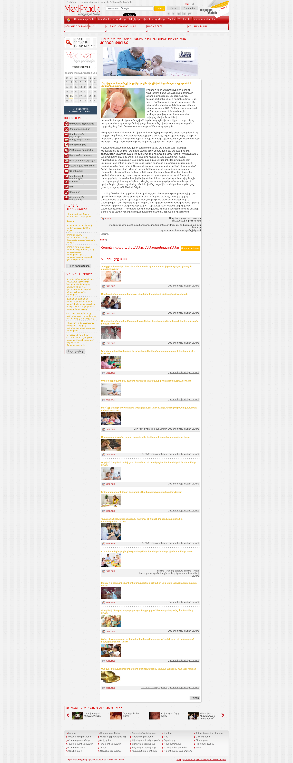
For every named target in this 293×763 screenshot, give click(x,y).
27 (67, 78)
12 (76, 87)
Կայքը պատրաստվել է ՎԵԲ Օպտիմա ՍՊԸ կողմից (201, 760)
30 (80, 78)
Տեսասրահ (80, 25)
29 (76, 78)
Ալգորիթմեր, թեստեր (80, 155)
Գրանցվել (189, 8)
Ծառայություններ (84, 19)
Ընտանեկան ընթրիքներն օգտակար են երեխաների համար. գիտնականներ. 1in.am (147, 551)
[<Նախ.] (66, 67)
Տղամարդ (74, 192)
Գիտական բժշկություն (81, 124)
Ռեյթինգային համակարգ (76, 198)
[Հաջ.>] (95, 67)
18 (71, 91)
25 (71, 96)
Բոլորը (195, 698)
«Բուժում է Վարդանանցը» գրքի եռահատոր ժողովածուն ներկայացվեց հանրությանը (81, 316)
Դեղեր (171, 19)
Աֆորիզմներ (76, 171)
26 (76, 96)
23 (95, 91)
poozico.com (194, 220)
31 (85, 78)
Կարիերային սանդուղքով (76, 177)
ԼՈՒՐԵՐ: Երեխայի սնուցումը (150, 429)
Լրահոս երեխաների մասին (183, 285)
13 (80, 87)
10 (67, 87)
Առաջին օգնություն (110, 751)
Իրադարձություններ (79, 737)
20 (80, 91)
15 (90, 87)
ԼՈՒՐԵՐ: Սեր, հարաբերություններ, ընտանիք (169, 572)
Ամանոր (70, 221)
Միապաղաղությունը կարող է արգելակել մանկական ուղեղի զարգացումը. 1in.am (145, 437)
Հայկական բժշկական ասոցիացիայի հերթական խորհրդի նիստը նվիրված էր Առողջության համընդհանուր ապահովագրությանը (80, 304)
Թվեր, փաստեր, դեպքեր (82, 160)
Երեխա (73, 181)
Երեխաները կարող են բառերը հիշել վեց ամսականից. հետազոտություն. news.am (146, 381)
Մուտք (173, 8)
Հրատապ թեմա (77, 747)
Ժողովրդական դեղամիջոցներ (92, 714)
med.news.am (194, 218)
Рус (192, 4)
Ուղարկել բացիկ (205, 744)
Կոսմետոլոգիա (77, 145)
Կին (71, 187)
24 (67, 96)
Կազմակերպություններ (112, 19)
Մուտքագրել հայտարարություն (80, 110)
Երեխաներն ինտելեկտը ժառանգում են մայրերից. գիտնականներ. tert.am (141, 492)
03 (179, 19)
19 (76, 91)
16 (95, 87)
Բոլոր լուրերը (75, 351)
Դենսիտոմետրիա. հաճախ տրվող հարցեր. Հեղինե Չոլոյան (79, 227)
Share (103, 239)
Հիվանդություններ (154, 19)
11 (71, 87)
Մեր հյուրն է (75, 751)
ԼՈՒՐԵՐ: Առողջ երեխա (154, 454)
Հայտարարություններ (80, 744)
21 (85, 91)
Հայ (187, 4)
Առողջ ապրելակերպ (80, 139)
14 (85, 87)
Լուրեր (187, 19)
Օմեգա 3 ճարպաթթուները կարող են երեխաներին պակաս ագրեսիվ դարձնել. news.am (149, 669)
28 (71, 78)
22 (90, 91)
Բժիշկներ (134, 19)
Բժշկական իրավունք (81, 150)
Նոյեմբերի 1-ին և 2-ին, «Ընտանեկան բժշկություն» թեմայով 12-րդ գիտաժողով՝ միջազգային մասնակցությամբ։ (80, 340)
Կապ (93, 25)
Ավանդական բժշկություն (76, 135)
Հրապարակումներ (205, 19)
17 (67, 91)
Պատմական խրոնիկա (82, 166)
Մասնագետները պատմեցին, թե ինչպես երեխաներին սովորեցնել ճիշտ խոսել (144, 294)
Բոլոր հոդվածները (79, 266)
